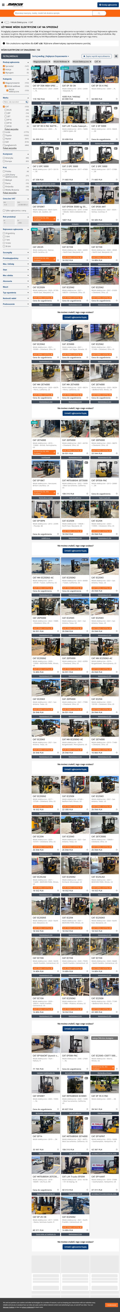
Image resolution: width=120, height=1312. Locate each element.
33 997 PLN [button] (38, 1150)
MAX (18, 202)
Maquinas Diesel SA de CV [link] (46, 1194)
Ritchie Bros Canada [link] (46, 498)
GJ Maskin (75, 224)
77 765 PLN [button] (38, 1069)
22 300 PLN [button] (67, 810)
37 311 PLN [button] (97, 1190)
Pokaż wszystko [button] (11, 129)
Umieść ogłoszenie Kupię (75, 317)
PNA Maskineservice (105, 1113)
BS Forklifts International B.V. (75, 1073)
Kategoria (7, 79)
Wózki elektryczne (19, 22)
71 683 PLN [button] (67, 180)
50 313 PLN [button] (67, 1190)
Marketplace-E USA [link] (75, 264)
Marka (5, 98)
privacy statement (28, 1307)
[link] (46, 74)
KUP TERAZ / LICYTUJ (71, 257)
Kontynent (7, 154)
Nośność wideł (9, 298)
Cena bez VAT (9, 199)
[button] (15, 56)
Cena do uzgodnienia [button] (101, 139)
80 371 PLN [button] (38, 1230)
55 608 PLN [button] (67, 139)
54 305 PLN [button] (38, 139)
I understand (111, 1305)
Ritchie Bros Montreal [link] (45, 224)
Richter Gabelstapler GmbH (104, 143)
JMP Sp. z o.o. (45, 103)
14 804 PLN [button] (97, 260)
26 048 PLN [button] (97, 534)
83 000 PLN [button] (71, 98)
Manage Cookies (8, 1307)
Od (4, 220)
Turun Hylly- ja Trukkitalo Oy (46, 1234)
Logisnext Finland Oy (104, 224)
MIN (5, 202)
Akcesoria (7, 281)
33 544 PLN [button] (97, 454)
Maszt (5, 287)
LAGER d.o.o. (45, 538)
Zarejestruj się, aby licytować (41, 219)
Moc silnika (8, 275)
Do (18, 220)
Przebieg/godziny (10, 258)
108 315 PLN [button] (68, 494)
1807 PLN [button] (66, 220)
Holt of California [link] (75, 498)
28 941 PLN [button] (97, 1109)
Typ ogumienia (9, 293)
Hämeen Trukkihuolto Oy (46, 1073)
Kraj (5, 167)
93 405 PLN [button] (97, 220)
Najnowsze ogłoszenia (13, 229)
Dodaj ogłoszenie (109, 5)
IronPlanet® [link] (45, 264)
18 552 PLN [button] (67, 260)
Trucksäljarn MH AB (75, 1194)
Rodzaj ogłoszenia (11, 62)
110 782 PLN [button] (39, 99)
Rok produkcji (9, 217)
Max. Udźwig (8, 264)
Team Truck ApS (104, 498)
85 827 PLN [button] (67, 1109)
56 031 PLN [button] (67, 454)
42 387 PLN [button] (97, 1150)
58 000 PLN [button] (97, 99)
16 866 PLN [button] (97, 753)
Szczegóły (7, 253)
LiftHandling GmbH (75, 143)
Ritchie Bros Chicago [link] (105, 1073)
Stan (5, 270)
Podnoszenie (9, 304)
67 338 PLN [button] (38, 180)
